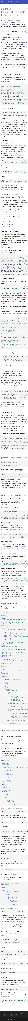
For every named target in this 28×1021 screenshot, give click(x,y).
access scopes (21, 42)
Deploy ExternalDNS (20, 546)
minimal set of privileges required (13, 313)
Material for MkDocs (10, 1019)
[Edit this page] (26, 9)
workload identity (9, 353)
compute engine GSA (10, 121)
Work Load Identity (8, 227)
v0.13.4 (17, 2)
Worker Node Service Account (11, 222)
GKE (19, 22)
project (3, 48)
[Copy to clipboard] (26, 85)
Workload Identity (5, 495)
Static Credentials (8, 224)
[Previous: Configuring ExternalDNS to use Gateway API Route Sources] (1, 1014)
